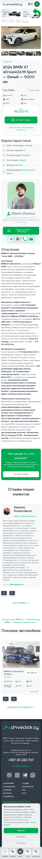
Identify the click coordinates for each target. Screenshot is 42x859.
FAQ (27, 856)
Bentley (35, 741)
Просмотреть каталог (19, 707)
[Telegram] (11, 239)
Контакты (36, 856)
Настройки (21, 837)
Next (12, 593)
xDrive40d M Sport (7, 22)
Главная (3, 20)
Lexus (6, 741)
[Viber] (17, 239)
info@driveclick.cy (21, 766)
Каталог (11, 20)
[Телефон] (24, 239)
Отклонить (21, 843)
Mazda (36, 738)
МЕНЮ (20, 856)
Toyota (11, 738)
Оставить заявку (23, 120)
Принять (21, 830)
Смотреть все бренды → (21, 743)
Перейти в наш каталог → (25, 622)
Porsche (28, 738)
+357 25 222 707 (37, 4)
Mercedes (20, 738)
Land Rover (19, 741)
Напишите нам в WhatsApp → (23, 231)
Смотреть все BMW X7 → (13, 619)
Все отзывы (19, 603)
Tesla (28, 741)
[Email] (31, 239)
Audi (12, 741)
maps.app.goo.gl (16, 584)
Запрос (5, 856)
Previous (4, 593)
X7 (23, 20)
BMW (18, 20)
